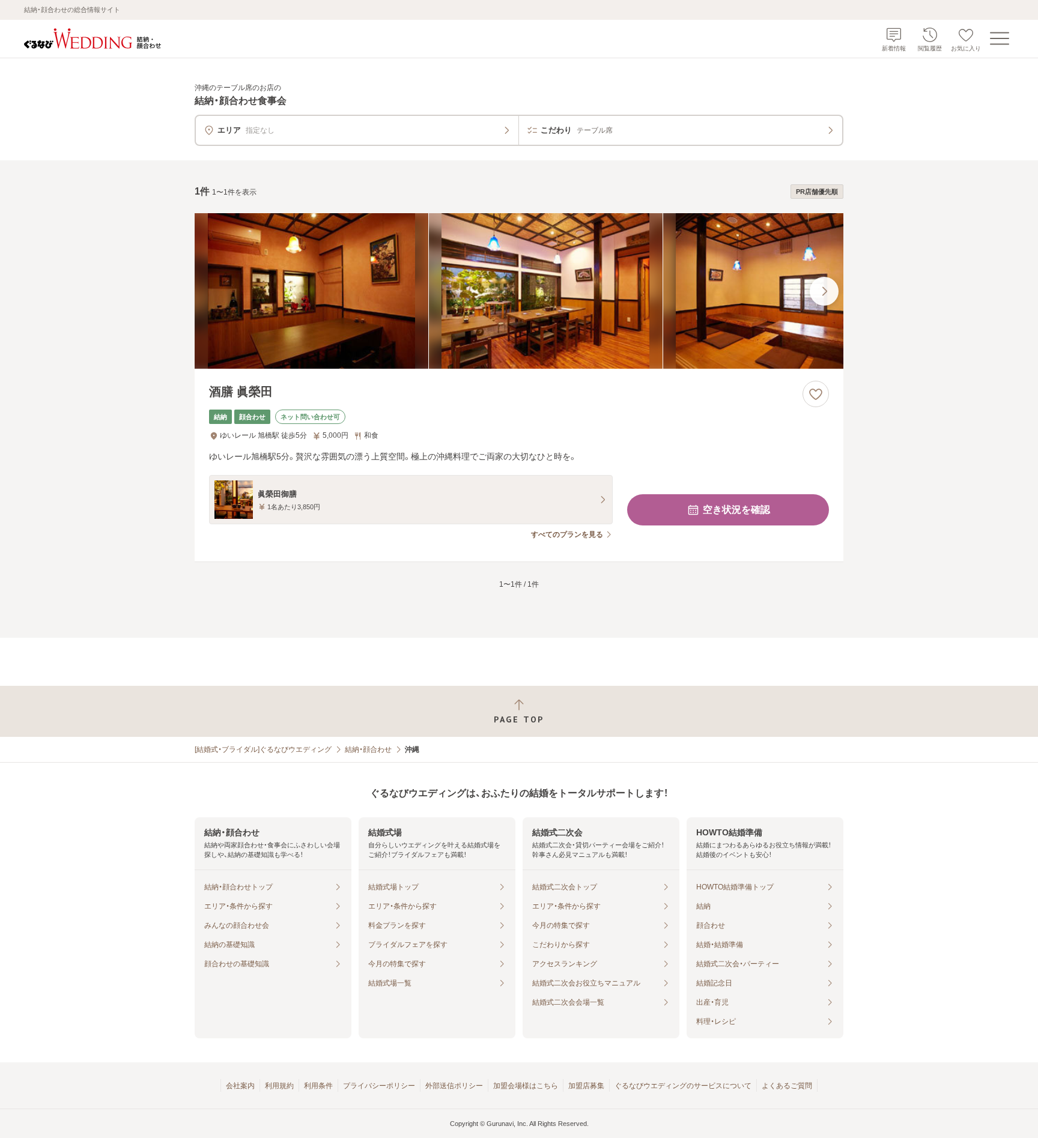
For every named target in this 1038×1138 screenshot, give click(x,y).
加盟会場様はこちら (525, 1086)
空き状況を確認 (736, 509)
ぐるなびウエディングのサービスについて (683, 1086)
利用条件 (318, 1086)
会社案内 (240, 1086)
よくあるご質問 (787, 1086)
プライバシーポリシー (379, 1086)
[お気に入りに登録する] (816, 394)
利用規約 (279, 1086)
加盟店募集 (586, 1086)
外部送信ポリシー (454, 1086)
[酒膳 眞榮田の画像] (519, 291)
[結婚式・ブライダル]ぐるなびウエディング (263, 749)
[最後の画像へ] (824, 291)
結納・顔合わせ (368, 749)
